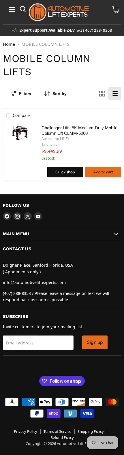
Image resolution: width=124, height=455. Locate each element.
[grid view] (102, 93)
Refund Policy (62, 437)
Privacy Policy (25, 431)
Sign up (95, 342)
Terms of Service (57, 431)
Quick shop (65, 172)
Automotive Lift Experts (59, 139)
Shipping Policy (91, 431)
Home (9, 44)
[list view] (114, 93)
